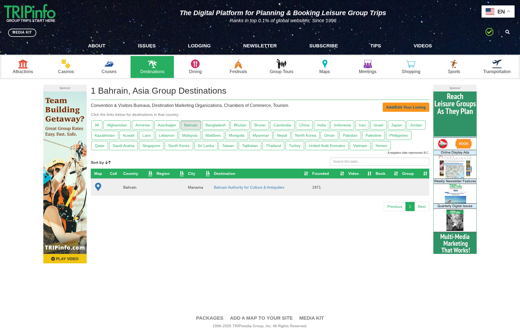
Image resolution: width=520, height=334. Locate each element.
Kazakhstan (105, 135)
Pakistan (350, 135)
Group (408, 173)
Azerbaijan (167, 125)
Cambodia (282, 125)
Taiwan (228, 145)
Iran (362, 125)
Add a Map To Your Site (261, 318)
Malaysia (189, 135)
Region (163, 173)
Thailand (273, 145)
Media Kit (311, 318)
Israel (378, 125)
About (96, 45)
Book (380, 173)
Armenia (142, 125)
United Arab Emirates (327, 145)
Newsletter (260, 45)
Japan (396, 125)
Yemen (381, 145)
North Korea (305, 135)
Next (422, 206)
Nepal (282, 135)
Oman (329, 135)
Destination (224, 173)
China (304, 125)
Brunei (259, 125)
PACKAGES (209, 318)
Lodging (199, 45)
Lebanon (166, 135)
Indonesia (342, 125)
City (191, 173)
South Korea (179, 145)
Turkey (295, 145)
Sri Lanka (206, 145)
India (321, 125)
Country (130, 173)
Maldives (213, 135)
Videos (423, 45)
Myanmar (261, 135)
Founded (320, 173)
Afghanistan (117, 125)
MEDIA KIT (22, 32)
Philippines (398, 135)
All (97, 125)
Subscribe (323, 45)
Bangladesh (216, 125)
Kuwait (128, 135)
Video (353, 173)
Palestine (373, 135)
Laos (146, 135)
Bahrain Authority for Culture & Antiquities (249, 187)
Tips (375, 45)
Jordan (416, 125)
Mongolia (237, 135)
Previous (394, 206)
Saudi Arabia (123, 145)
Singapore (151, 145)
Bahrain (190, 125)
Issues (147, 45)
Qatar (100, 145)
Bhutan (240, 125)
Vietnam (360, 145)
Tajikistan (250, 145)
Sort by (98, 162)
